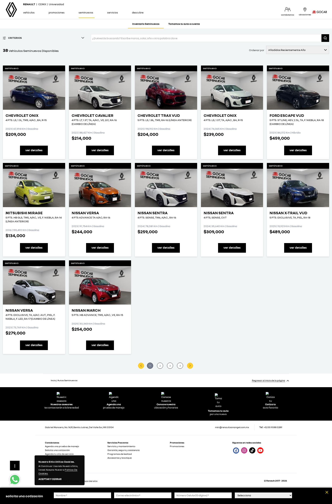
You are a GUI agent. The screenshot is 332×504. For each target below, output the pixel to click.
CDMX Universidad (43, 4)
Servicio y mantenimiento (121, 446)
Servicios (112, 12)
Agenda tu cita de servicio (59, 454)
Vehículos (29, 12)
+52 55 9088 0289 (273, 427)
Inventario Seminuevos (145, 23)
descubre (138, 12)
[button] (325, 38)
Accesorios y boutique (119, 457)
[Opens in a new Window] (235, 450)
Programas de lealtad (119, 454)
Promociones (57, 12)
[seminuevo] (34, 90)
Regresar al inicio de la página (268, 380)
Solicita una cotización (57, 450)
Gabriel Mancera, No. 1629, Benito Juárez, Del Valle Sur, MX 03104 (79, 427)
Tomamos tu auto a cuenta (184, 23)
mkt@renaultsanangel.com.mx (232, 427)
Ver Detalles (33, 150)
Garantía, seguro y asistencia (123, 450)
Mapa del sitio (89, 481)
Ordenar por (256, 50)
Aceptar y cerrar (49, 479)
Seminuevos (86, 12)
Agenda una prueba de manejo (62, 446)
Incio (53, 380)
